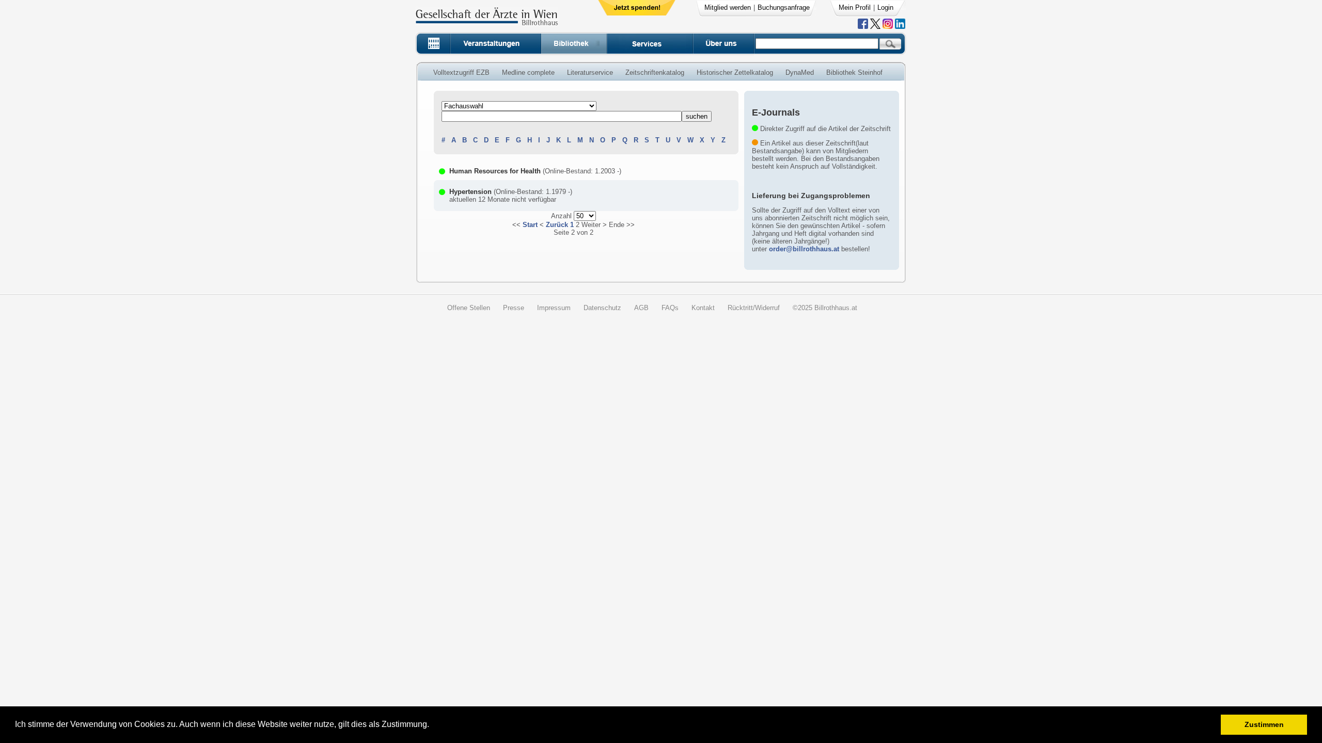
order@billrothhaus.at (804, 249)
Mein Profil (855, 7)
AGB (641, 308)
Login (885, 7)
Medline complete (528, 72)
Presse (513, 308)
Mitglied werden (727, 7)
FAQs (670, 308)
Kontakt (703, 308)
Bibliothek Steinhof (854, 72)
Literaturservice (590, 72)
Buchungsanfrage (784, 7)
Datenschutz (602, 308)
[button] (432, 725)
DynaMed (799, 72)
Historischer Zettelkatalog (735, 72)
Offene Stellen (468, 308)
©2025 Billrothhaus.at (825, 308)
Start (530, 225)
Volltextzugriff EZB (461, 72)
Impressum (554, 308)
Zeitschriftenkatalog (654, 72)
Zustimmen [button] (1264, 724)
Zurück (557, 225)
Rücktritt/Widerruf (754, 308)
